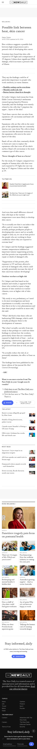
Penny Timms (6, 37)
